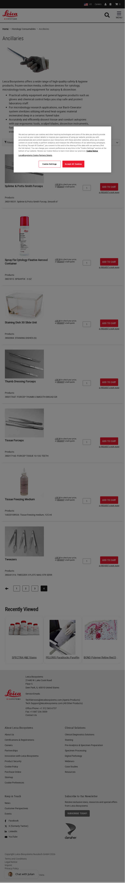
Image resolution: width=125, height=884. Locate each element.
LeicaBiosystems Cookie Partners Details (35, 155)
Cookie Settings (49, 164)
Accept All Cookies (73, 164)
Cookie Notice (92, 151)
